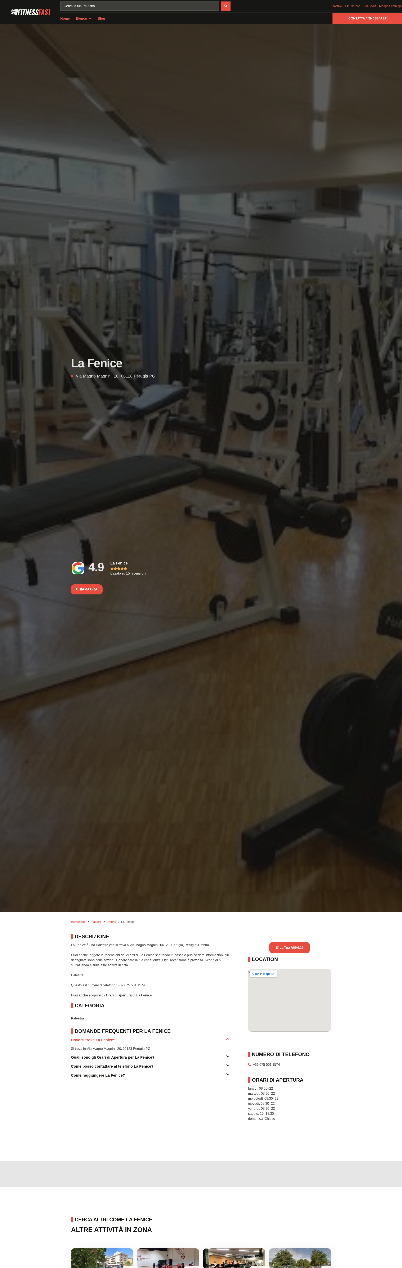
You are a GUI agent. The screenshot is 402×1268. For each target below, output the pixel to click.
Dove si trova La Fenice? (93, 1040)
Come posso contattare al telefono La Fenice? (112, 1066)
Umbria (111, 921)
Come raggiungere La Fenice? (98, 1075)
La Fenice (119, 563)
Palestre (96, 921)
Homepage (78, 921)
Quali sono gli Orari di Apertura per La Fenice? (113, 1057)
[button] (150, 1041)
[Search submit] (226, 6)
